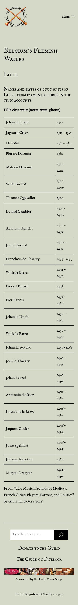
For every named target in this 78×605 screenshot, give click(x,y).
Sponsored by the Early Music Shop (39, 579)
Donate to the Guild (39, 548)
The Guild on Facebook (39, 559)
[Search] (61, 535)
